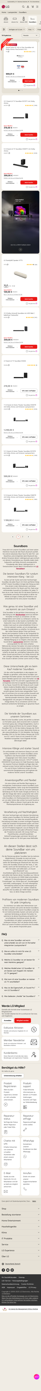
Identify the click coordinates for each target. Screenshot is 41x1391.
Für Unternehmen (34, 1)
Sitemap (21, 1277)
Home (4, 12)
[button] (23, 7)
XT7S (6, 264)
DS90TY (7, 153)
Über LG (5, 1256)
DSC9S (6, 317)
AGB (3, 1287)
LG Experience (8, 1250)
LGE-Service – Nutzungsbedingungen (15, 1281)
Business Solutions (22, 1)
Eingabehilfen (21, 1287)
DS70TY (7, 105)
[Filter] (4, 29)
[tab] (6, 20)
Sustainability (11, 1)
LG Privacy (32, 1287)
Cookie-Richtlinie (27, 1284)
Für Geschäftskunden (9, 1277)
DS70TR (7, 455)
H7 (7, 51)
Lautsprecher (12, 12)
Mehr (34, 1201)
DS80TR (7, 499)
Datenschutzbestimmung (10, 1284)
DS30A (6, 365)
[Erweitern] (20, 942)
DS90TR (7, 409)
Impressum (11, 1287)
